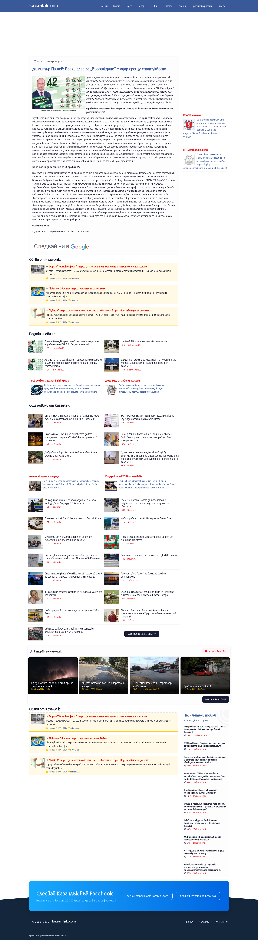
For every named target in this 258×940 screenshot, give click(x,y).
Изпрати (216, 651)
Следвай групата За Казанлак (198, 895)
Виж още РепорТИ (214, 699)
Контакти (221, 921)
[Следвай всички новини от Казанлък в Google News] (61, 244)
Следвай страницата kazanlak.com (146, 895)
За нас (190, 921)
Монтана (52, 936)
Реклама (204, 921)
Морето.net (43, 936)
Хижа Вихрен (61, 936)
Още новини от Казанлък (141, 633)
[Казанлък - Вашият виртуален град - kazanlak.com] (43, 6)
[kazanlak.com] (64, 921)
